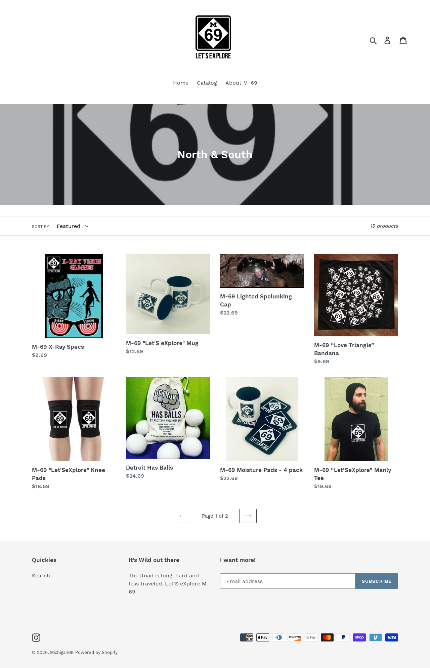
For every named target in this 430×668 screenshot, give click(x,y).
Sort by (40, 226)
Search (41, 575)
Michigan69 (62, 652)
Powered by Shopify (96, 652)
